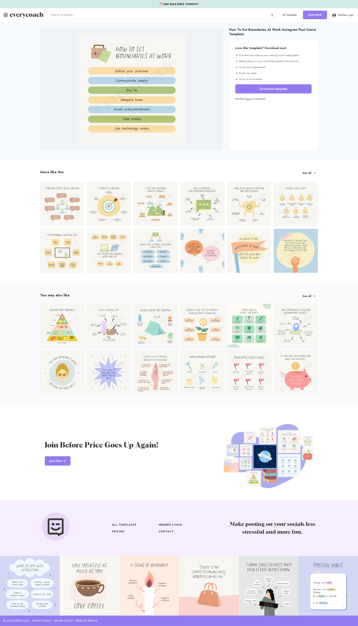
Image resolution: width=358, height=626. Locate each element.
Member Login (346, 15)
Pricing (118, 531)
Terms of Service (86, 621)
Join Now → (58, 461)
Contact (166, 531)
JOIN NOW (315, 15)
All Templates (289, 15)
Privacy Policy (42, 621)
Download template (273, 89)
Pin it (50, 34)
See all (306, 173)
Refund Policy (63, 621)
